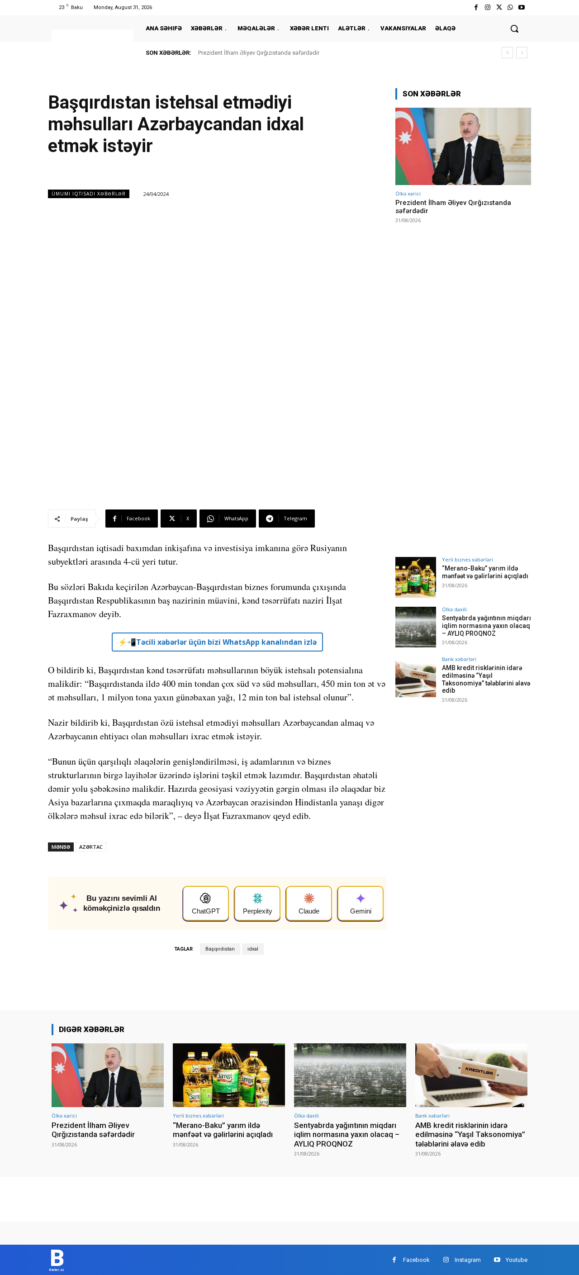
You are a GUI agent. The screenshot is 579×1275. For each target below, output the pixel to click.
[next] (521, 52)
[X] (498, 7)
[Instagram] (487, 7)
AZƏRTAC (91, 846)
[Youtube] (521, 7)
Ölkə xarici (408, 193)
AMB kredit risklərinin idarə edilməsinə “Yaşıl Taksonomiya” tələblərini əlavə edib (486, 679)
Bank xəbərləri (459, 659)
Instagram (468, 1259)
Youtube (516, 1259)
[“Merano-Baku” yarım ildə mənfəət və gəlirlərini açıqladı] (415, 577)
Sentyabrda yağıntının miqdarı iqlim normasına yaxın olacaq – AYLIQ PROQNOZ (486, 625)
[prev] (507, 52)
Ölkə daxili (454, 609)
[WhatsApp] (510, 7)
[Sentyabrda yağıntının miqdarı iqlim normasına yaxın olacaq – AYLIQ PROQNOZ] (415, 627)
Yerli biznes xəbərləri (467, 559)
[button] (514, 28)
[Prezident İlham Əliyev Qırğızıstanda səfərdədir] (463, 146)
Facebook (416, 1259)
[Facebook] (476, 7)
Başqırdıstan (220, 949)
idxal (252, 949)
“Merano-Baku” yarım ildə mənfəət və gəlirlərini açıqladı (485, 572)
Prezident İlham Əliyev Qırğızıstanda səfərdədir (258, 52)
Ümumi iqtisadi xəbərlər (89, 193)
